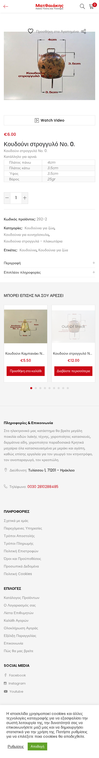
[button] (91, 6)
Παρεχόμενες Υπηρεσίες (23, 528)
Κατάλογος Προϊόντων (21, 597)
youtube (16, 691)
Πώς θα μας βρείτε (18, 650)
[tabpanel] (26, 344)
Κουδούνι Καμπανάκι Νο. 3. (25, 353)
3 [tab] (40, 388)
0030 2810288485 (42, 486)
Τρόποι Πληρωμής (19, 543)
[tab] (49, 263)
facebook (17, 675)
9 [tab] (68, 388)
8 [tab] (63, 388)
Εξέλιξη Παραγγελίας (20, 635)
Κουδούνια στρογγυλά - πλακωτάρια (33, 241)
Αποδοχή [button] (37, 746)
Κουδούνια (28, 250)
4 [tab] (45, 388)
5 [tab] (49, 388)
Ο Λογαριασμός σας (20, 605)
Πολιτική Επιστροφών (21, 551)
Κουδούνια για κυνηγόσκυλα (26, 234)
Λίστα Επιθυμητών (19, 612)
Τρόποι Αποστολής (19, 535)
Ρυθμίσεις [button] (16, 746)
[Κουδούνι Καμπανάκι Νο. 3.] (25, 326)
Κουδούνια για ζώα (39, 228)
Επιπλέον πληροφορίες (22, 272)
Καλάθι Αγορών (16, 620)
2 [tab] (36, 388)
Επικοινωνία (13, 643)
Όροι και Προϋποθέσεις (22, 558)
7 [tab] (59, 388)
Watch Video (52, 120)
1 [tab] (31, 388)
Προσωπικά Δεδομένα (21, 566)
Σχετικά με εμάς (16, 520)
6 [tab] (54, 388)
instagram (17, 683)
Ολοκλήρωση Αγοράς (21, 628)
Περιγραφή (12, 263)
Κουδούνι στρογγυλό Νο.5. (73, 353)
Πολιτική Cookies (18, 573)
